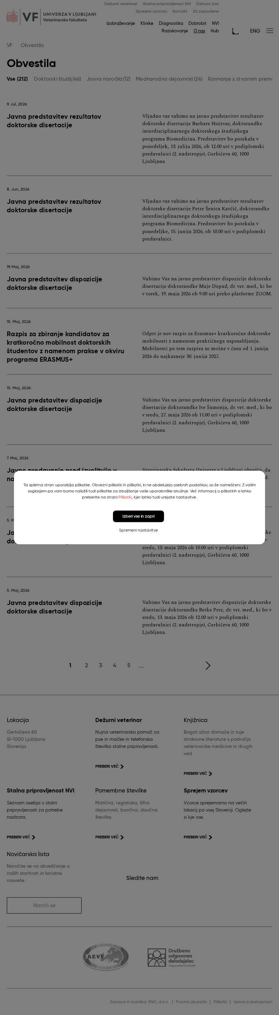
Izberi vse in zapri (138, 516)
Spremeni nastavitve (138, 530)
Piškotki (125, 497)
